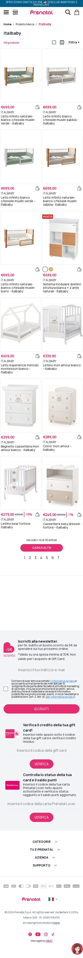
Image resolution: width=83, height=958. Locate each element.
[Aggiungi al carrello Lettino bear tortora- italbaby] (37, 514)
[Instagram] (46, 934)
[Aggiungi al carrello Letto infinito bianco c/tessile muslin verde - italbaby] (37, 188)
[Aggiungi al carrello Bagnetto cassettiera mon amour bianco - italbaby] (37, 437)
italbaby (45, 24)
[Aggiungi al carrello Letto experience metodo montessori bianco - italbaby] (37, 356)
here (56, 923)
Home (8, 24)
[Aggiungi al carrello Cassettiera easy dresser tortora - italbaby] (79, 514)
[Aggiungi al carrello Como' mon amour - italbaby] (79, 437)
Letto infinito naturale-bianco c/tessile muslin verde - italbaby (18, 120)
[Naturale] (51, 269)
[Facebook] (30, 934)
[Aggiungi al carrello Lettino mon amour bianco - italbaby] (79, 356)
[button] (41, 842)
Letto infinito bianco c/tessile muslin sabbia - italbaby (61, 120)
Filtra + (74, 42)
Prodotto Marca (25, 24)
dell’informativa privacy (60, 697)
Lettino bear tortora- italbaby (16, 525)
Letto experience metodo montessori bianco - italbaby (20, 368)
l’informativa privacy (62, 681)
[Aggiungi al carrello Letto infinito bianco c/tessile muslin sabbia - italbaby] (79, 107)
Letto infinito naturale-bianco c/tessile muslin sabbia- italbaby (60, 201)
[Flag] (53, 899)
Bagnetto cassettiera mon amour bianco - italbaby (20, 448)
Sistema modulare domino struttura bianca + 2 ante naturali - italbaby (62, 287)
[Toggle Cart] (76, 12)
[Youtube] (38, 934)
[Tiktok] (53, 934)
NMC (49, 941)
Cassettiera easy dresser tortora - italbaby (61, 525)
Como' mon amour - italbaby (57, 447)
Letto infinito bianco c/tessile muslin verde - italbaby (18, 201)
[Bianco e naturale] (45, 269)
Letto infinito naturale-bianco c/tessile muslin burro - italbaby (18, 287)
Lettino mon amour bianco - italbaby (62, 366)
